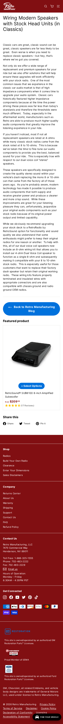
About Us (8, 498)
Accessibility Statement (16, 716)
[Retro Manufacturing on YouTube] (17, 597)
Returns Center (12, 493)
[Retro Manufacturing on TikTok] (36, 597)
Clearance (8, 465)
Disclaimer (32, 708)
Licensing (41, 712)
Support (7, 512)
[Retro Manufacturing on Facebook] (11, 597)
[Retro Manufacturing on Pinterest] (30, 597)
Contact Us (9, 517)
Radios (6, 455)
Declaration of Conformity (18, 712)
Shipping (8, 507)
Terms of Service (12, 708)
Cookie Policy (48, 708)
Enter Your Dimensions (16, 470)
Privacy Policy (47, 704)
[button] (31, 406)
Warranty (8, 503)
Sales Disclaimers (13, 475)
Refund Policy (11, 526)
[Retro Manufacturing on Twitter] (24, 597)
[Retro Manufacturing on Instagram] (5, 597)
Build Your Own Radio (15, 460)
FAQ (5, 522)
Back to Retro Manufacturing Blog (34, 309)
